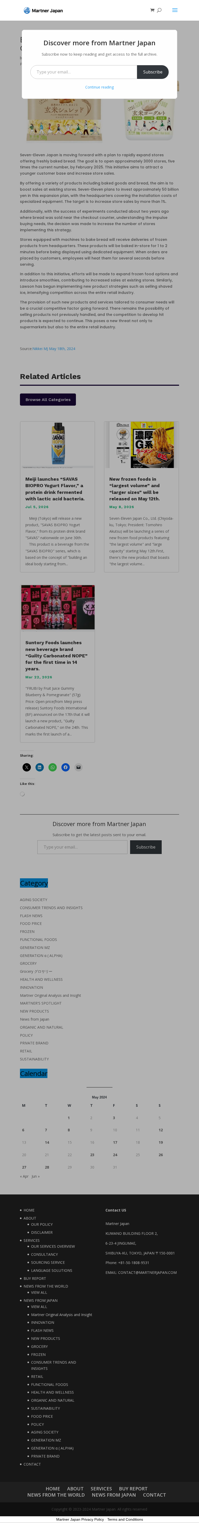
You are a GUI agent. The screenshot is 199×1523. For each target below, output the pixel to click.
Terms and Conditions (125, 1519)
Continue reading (99, 87)
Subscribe (152, 72)
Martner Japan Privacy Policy (80, 1519)
